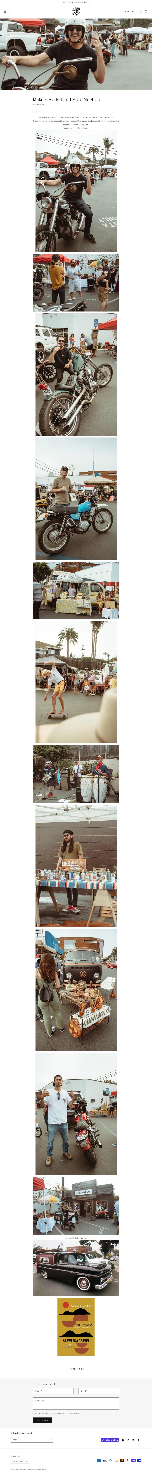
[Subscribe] (50, 1440)
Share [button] (38, 111)
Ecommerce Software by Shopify (37, 1469)
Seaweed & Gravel (21, 1469)
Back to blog (77, 1368)
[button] (5, 11)
